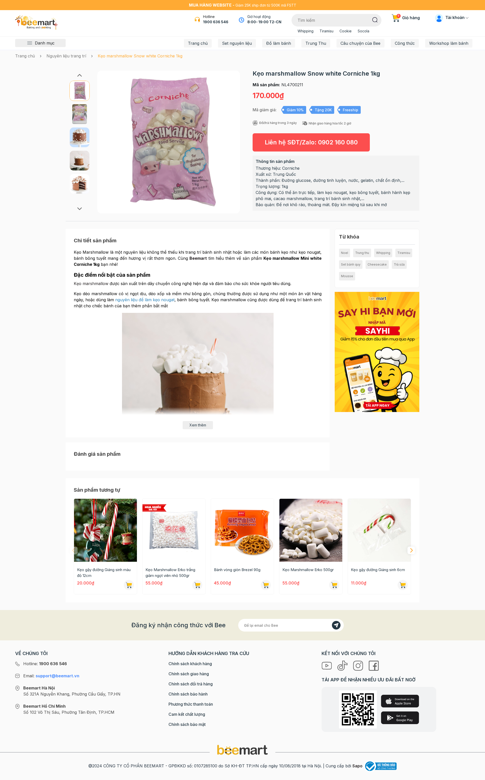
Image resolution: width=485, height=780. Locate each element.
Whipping (305, 31)
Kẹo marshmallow (91, 283)
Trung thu (362, 253)
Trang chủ (198, 43)
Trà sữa (399, 264)
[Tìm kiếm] (375, 19)
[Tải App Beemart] (377, 351)
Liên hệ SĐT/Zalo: (311, 142)
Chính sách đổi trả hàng (190, 683)
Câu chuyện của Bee (360, 43)
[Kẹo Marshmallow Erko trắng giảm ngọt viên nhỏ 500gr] (173, 530)
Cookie (346, 31)
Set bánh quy (350, 264)
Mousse (347, 276)
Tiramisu (326, 31)
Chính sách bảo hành (188, 694)
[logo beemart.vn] (242, 749)
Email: (51, 675)
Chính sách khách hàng (190, 663)
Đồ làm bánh (278, 43)
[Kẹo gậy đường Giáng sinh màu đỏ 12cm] (105, 530)
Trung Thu (315, 43)
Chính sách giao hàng (188, 673)
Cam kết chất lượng (186, 714)
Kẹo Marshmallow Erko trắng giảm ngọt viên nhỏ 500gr (170, 572)
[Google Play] (400, 717)
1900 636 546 (215, 22)
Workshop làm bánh (448, 43)
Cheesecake (377, 264)
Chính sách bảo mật (187, 724)
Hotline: (45, 663)
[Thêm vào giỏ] (129, 585)
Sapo (357, 765)
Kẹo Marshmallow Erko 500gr (308, 569)
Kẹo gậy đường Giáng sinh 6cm (378, 569)
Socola (363, 31)
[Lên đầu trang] (476, 775)
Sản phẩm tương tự (97, 490)
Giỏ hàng (409, 17)
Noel (344, 253)
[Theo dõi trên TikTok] (343, 665)
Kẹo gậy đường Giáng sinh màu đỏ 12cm (104, 572)
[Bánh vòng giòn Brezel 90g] (242, 530)
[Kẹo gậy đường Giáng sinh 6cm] (379, 530)
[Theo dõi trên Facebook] (374, 665)
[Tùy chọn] (197, 585)
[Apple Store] (400, 701)
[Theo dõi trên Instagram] (359, 665)
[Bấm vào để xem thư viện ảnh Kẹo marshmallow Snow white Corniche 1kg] (168, 142)
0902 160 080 (338, 142)
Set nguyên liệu (237, 43)
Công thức (405, 43)
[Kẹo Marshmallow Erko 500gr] (310, 530)
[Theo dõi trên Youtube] (327, 665)
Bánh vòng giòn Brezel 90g (237, 569)
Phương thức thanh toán (190, 704)
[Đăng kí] (336, 625)
